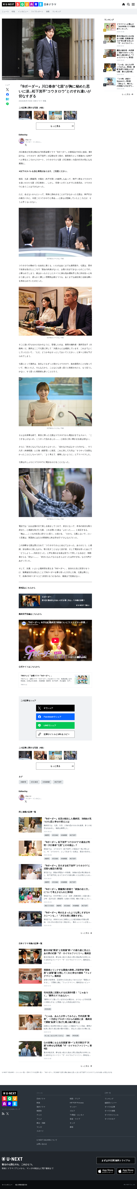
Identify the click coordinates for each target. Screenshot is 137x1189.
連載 (47, 11)
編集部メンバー (111, 1103)
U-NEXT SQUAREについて (47, 1140)
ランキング (56, 11)
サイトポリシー (7, 1185)
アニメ (39, 1119)
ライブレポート (37, 11)
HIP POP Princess (77, 1103)
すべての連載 (110, 1111)
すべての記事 (110, 1107)
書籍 (71, 1127)
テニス (39, 1115)
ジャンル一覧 (20, 1072)
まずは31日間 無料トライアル (115, 1160)
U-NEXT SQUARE (8, 1072)
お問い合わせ (42, 1144)
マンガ (39, 1127)
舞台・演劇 (41, 1123)
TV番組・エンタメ (77, 1115)
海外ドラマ (41, 1107)
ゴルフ (72, 1111)
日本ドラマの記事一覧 (34, 1072)
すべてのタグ (110, 1119)
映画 (38, 1103)
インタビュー (23, 11)
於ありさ (28, 140)
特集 (13, 11)
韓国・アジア (75, 1099)
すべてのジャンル (111, 1115)
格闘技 (39, 1111)
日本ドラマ (37, 101)
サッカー (73, 1107)
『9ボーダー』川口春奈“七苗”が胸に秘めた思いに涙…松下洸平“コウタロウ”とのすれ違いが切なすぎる (78, 1072)
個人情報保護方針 (21, 1185)
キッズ (72, 1123)
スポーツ (40, 1131)
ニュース (5, 11)
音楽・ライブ (75, 1119)
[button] (133, 4)
